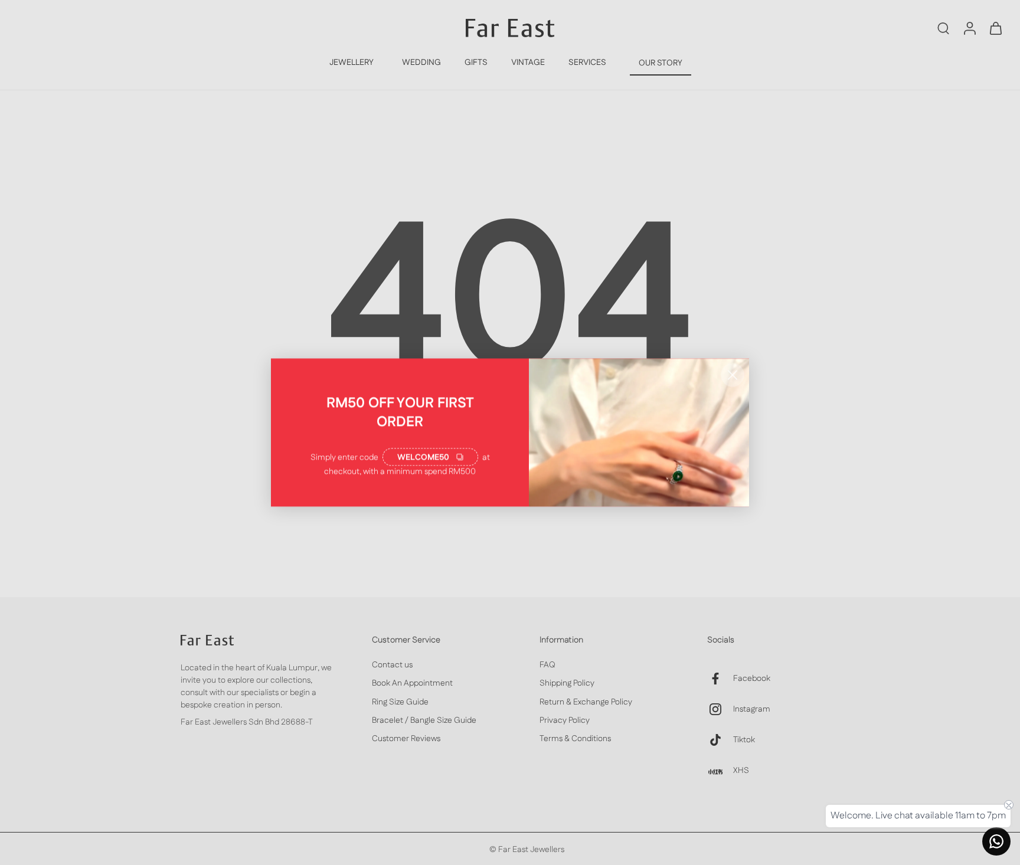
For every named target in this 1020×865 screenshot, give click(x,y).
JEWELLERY (351, 62)
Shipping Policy (567, 683)
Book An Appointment (412, 683)
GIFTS (476, 62)
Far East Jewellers (531, 850)
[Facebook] (720, 679)
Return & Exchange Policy (586, 701)
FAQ (547, 665)
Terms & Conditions (575, 739)
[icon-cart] (995, 28)
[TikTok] (720, 740)
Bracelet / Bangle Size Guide (424, 720)
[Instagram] (720, 709)
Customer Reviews (406, 739)
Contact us (392, 665)
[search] (943, 28)
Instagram (751, 709)
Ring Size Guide (400, 701)
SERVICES (587, 62)
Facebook (751, 678)
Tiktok (744, 739)
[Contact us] (996, 841)
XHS (741, 770)
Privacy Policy (565, 720)
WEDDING (421, 62)
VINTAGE (528, 62)
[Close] (732, 375)
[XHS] (720, 771)
